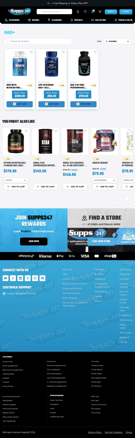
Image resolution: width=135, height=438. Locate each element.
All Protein (95, 361)
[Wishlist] (85, 11)
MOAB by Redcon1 (100, 163)
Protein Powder (97, 365)
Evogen (53, 413)
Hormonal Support (54, 374)
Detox (98, 301)
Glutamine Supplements (56, 365)
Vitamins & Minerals (10, 409)
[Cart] (100, 11)
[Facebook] (42, 278)
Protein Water (96, 374)
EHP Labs (95, 400)
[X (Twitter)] (28, 278)
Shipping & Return (72, 288)
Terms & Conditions (113, 432)
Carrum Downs (124, 293)
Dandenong (126, 320)
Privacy (129, 432)
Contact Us (68, 279)
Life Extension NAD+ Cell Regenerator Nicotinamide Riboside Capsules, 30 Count (46, 86)
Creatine (6, 382)
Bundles (99, 274)
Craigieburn (126, 315)
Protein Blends (96, 370)
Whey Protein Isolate (10, 417)
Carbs (98, 296)
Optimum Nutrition (99, 405)
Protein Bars (96, 382)
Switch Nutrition (56, 400)
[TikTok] (13, 278)
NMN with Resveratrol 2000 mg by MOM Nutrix (14, 86)
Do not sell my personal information (74, 304)
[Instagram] (35, 278)
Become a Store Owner (74, 284)
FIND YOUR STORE (101, 241)
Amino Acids (7, 362)
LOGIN (126, 11)
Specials (99, 269)
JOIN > (111, 11)
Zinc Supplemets (9, 421)
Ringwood (125, 274)
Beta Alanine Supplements (13, 370)
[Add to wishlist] (26, 131)
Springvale (125, 269)
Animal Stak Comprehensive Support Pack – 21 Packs (44, 165)
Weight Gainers (8, 413)
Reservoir (124, 337)
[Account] (78, 11)
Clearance (100, 279)
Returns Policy (95, 432)
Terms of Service (71, 293)
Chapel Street (123, 301)
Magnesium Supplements (57, 386)
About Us (67, 269)
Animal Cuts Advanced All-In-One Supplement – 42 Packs (74, 165)
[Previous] (119, 200)
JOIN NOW (33, 241)
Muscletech (54, 404)
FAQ (64, 274)
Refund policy (69, 298)
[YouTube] (5, 278)
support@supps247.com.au (21, 293)
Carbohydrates (8, 374)
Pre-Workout (96, 386)
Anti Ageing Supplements (102, 285)
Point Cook (125, 332)
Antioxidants (101, 291)
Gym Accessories (53, 370)
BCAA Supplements (10, 366)
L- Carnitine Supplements (57, 382)
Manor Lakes (123, 326)
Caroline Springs (124, 285)
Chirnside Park (124, 309)
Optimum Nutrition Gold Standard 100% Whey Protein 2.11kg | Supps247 (15, 165)
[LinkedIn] (20, 278)
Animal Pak (95, 413)
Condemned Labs (57, 417)
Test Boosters (7, 400)
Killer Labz (95, 396)
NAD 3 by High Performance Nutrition (77, 86)
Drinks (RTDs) (8, 386)
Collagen (6, 378)
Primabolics (95, 409)
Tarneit (123, 342)
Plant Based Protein (98, 378)
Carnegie (124, 279)
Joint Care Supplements (56, 378)
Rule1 (52, 408)
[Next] (127, 200)
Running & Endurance (11, 396)
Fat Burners (51, 361)
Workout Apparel (9, 405)
